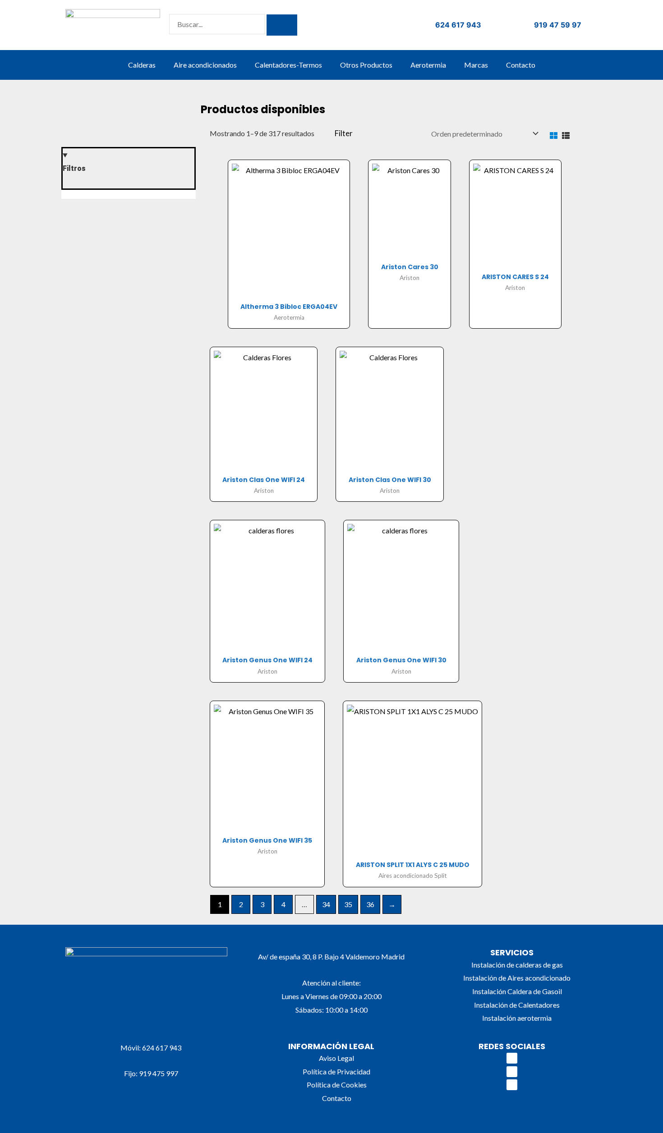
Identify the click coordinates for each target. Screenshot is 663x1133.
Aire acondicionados (205, 64)
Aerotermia (428, 64)
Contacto (520, 64)
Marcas (476, 64)
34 (326, 904)
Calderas (142, 64)
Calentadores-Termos (288, 64)
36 (370, 904)
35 (348, 904)
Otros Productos (366, 64)
